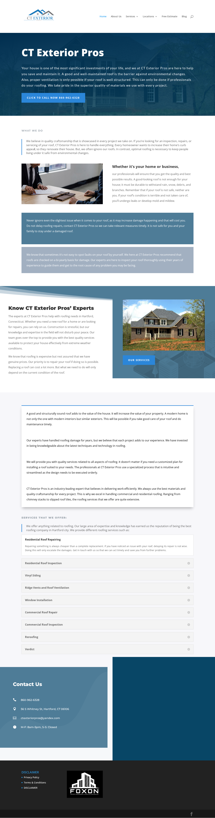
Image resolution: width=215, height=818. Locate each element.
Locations (148, 16)
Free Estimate (169, 16)
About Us (116, 16)
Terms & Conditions (35, 782)
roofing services (87, 499)
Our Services (139, 360)
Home (103, 16)
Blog (184, 16)
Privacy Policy (31, 777)
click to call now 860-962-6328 (53, 97)
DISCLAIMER (30, 787)
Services (130, 16)
